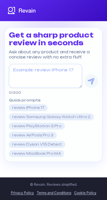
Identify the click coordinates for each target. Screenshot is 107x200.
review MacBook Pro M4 (36, 153)
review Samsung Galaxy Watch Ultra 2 (51, 117)
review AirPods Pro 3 (32, 135)
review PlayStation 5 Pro (36, 126)
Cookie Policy (85, 193)
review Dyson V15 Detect (37, 144)
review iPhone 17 (28, 107)
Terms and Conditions (54, 193)
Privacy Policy (22, 193)
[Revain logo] (22, 10)
